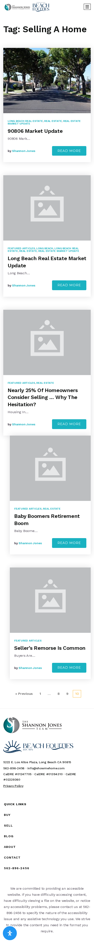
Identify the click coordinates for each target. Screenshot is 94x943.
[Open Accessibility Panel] (9, 933)
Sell (8, 825)
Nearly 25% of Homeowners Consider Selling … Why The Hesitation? (43, 397)
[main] (47, 360)
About (10, 847)
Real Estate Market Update (58, 251)
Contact (12, 857)
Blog (9, 836)
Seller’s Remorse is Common (49, 648)
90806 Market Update (35, 131)
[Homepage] (26, 6)
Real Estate (53, 121)
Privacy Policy (13, 786)
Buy (7, 815)
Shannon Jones (23, 151)
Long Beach (44, 248)
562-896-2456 (16, 868)
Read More (69, 151)
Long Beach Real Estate (25, 121)
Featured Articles (21, 248)
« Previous (24, 694)
